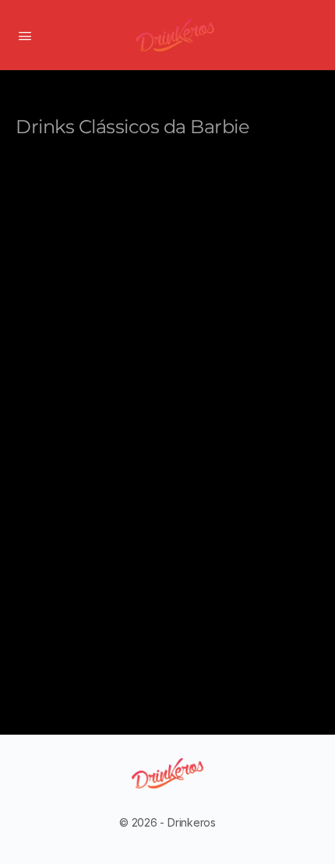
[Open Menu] (25, 34)
